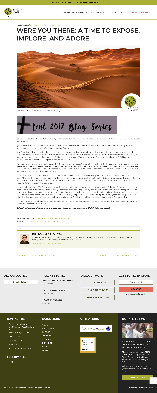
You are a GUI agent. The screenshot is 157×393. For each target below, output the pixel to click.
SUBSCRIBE (136, 289)
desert (65, 221)
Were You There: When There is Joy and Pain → (120, 256)
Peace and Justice (62, 218)
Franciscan (29, 221)
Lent (34, 221)
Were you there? (57, 221)
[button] (151, 13)
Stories (112, 13)
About (66, 13)
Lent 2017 (40, 221)
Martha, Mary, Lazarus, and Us (58, 281)
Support (101, 13)
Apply (134, 13)
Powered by (130, 294)
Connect (124, 13)
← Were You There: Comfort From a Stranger (36, 256)
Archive (40, 218)
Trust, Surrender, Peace (55, 290)
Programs (78, 13)
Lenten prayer (47, 221)
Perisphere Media (145, 388)
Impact (90, 13)
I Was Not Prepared (52, 300)
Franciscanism (49, 218)
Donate (144, 13)
